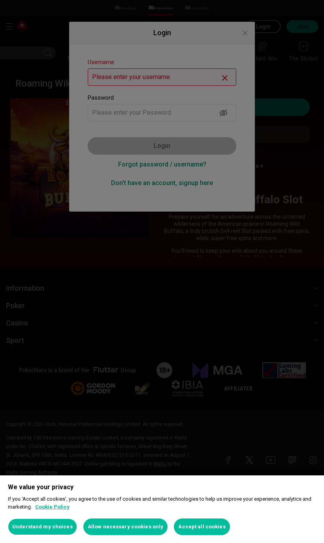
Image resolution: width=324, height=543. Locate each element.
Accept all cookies (201, 527)
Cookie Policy (52, 507)
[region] (162, 509)
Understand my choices (42, 527)
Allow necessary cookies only (126, 527)
